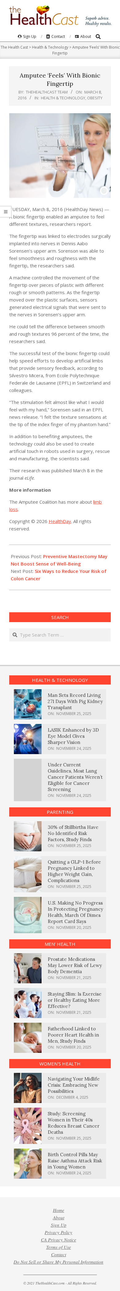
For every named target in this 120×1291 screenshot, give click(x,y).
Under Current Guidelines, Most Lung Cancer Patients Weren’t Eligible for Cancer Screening (75, 777)
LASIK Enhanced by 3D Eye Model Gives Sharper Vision (73, 736)
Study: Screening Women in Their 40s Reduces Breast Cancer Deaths (73, 1123)
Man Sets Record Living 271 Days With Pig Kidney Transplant (75, 701)
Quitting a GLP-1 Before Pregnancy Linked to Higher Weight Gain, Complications (74, 871)
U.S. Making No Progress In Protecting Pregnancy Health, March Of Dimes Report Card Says (75, 912)
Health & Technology (63, 98)
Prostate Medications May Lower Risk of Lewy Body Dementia (75, 965)
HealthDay (60, 521)
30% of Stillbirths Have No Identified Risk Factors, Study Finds (73, 833)
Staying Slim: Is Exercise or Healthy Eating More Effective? (75, 1000)
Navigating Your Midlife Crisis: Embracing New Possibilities (74, 1085)
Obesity (94, 98)
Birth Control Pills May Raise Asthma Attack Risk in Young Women (75, 1161)
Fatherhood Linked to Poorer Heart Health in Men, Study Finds (73, 1035)
